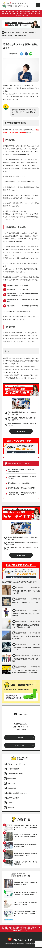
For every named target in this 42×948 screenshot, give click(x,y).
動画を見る (21, 431)
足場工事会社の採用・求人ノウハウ (17, 793)
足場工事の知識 (11, 788)
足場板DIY (10, 803)
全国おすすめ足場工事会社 (15, 774)
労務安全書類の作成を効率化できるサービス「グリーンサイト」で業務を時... (25, 913)
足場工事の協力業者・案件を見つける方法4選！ (21, 488)
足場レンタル (11, 783)
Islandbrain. (34, 943)
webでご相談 (19, 737)
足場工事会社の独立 (13, 798)
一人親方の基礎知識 (13, 769)
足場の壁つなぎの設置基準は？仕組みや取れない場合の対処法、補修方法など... (25, 836)
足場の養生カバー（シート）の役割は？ (19, 483)
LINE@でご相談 (20, 745)
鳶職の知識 (10, 807)
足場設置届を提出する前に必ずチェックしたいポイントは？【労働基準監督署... (25, 827)
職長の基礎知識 (11, 778)
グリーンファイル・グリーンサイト (17, 764)
